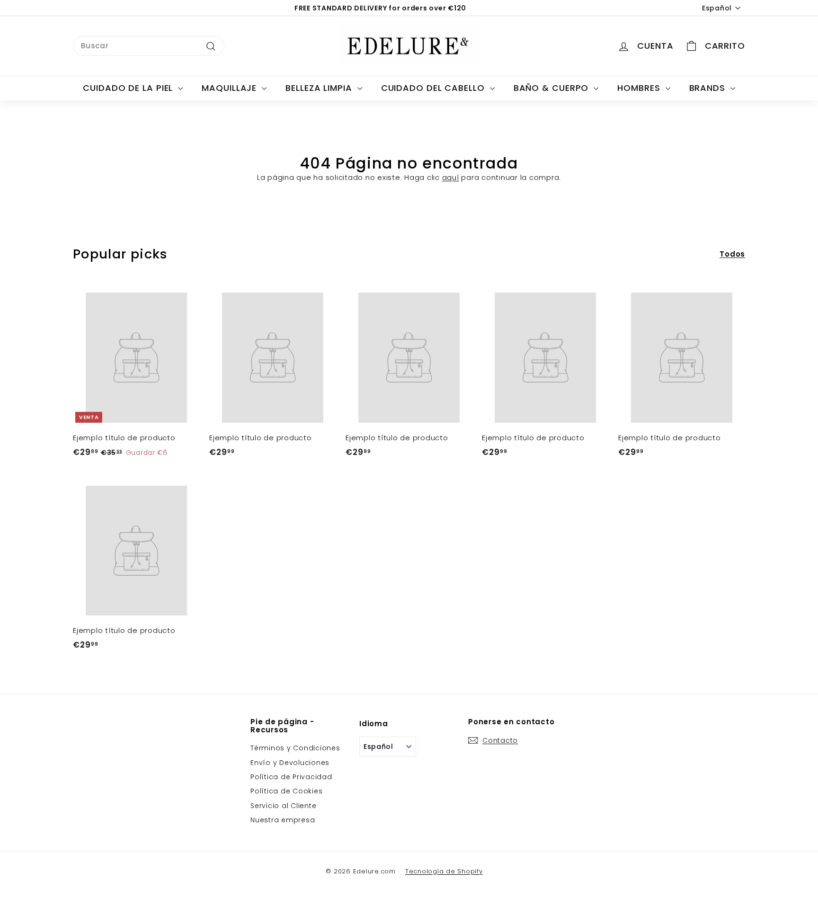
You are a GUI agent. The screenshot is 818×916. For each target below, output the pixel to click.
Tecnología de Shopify (444, 871)
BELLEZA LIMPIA (320, 88)
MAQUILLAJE (230, 88)
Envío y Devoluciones (289, 762)
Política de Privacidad (291, 777)
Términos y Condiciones (295, 748)
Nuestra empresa (282, 820)
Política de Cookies (286, 791)
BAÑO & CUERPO (553, 88)
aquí (450, 177)
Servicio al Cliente (283, 805)
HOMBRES (640, 88)
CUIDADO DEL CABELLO (434, 88)
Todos (732, 254)
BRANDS (708, 88)
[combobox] (148, 46)
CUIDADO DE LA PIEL (129, 88)
